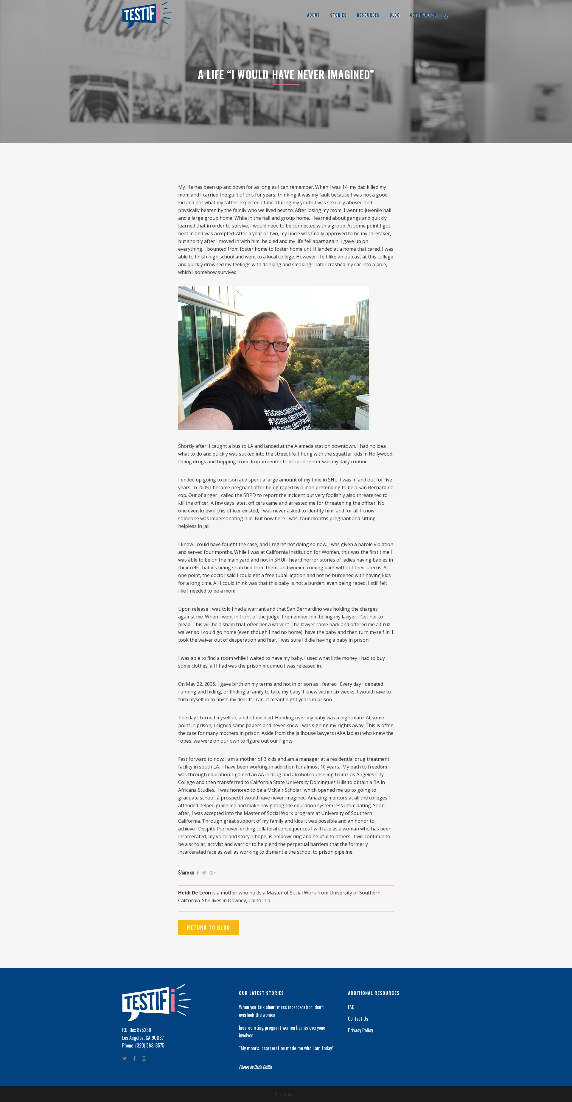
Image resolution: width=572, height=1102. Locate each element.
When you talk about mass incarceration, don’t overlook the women (281, 1010)
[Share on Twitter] (204, 872)
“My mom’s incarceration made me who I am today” (286, 1048)
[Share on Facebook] (197, 872)
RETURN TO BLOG (208, 927)
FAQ (351, 1007)
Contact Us (358, 1018)
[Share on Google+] (212, 872)
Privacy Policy (360, 1030)
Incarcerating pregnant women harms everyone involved (282, 1031)
